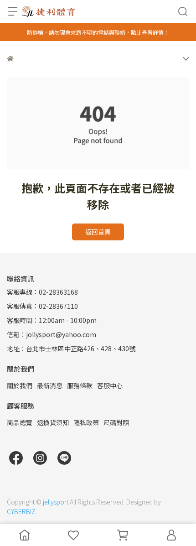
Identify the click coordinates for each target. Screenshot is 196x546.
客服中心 (110, 385)
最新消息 (49, 385)
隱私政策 (86, 422)
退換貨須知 (53, 422)
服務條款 (80, 385)
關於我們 (19, 385)
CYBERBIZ (21, 511)
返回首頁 (98, 231)
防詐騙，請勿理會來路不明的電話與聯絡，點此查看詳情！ (98, 32)
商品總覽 (19, 422)
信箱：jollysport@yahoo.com (51, 334)
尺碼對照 (116, 422)
